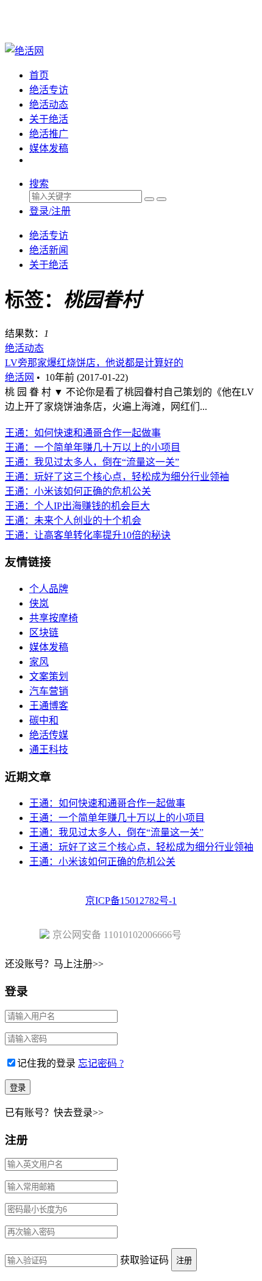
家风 (39, 662)
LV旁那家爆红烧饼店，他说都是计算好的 (94, 363)
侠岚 (39, 603)
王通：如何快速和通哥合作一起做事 (83, 433)
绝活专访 (48, 90)
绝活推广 (48, 134)
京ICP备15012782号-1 (131, 900)
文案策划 (48, 676)
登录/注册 (50, 211)
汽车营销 (48, 691)
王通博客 (48, 705)
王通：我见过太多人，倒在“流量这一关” (92, 462)
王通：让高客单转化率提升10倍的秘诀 (88, 535)
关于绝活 (48, 119)
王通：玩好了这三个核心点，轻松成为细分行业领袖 (117, 476)
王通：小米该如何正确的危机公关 (78, 491)
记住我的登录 (46, 1063)
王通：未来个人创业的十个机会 (73, 520)
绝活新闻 (48, 250)
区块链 (43, 632)
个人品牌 (48, 589)
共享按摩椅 (53, 618)
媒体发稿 (48, 148)
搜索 (39, 183)
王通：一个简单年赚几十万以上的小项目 (92, 447)
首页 (39, 75)
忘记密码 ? (101, 1063)
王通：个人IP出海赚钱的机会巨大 (77, 506)
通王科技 (48, 749)
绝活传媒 (48, 735)
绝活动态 (48, 104)
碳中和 (43, 720)
